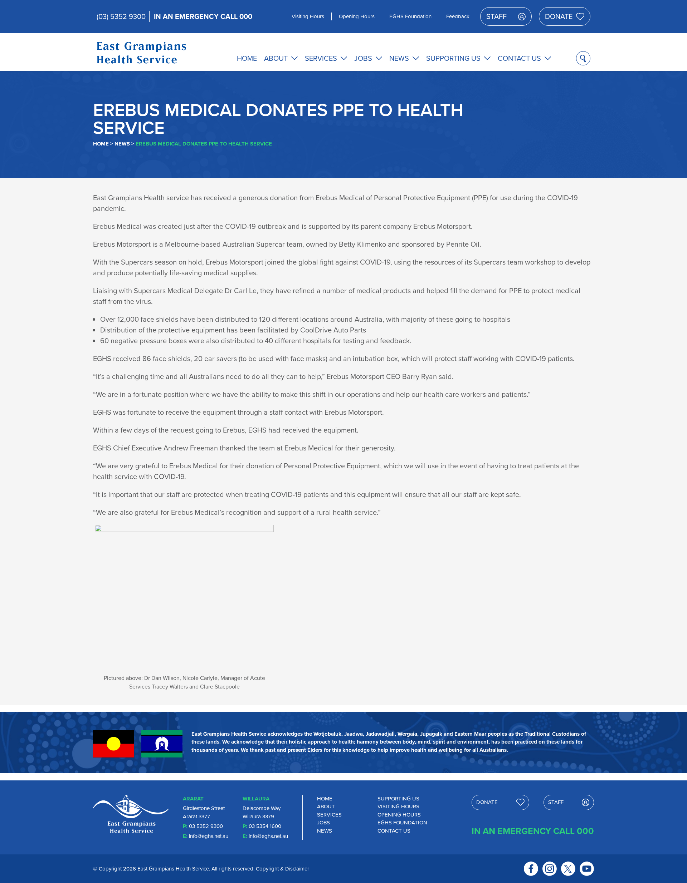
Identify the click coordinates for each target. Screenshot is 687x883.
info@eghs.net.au (208, 836)
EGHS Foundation (410, 16)
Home (247, 58)
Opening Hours (357, 16)
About (276, 58)
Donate (558, 16)
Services (321, 58)
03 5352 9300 (206, 826)
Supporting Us (453, 58)
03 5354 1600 (265, 826)
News (399, 58)
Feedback (457, 16)
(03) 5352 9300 (121, 16)
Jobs (363, 58)
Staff (496, 16)
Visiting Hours (308, 16)
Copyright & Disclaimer (282, 868)
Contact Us (519, 58)
